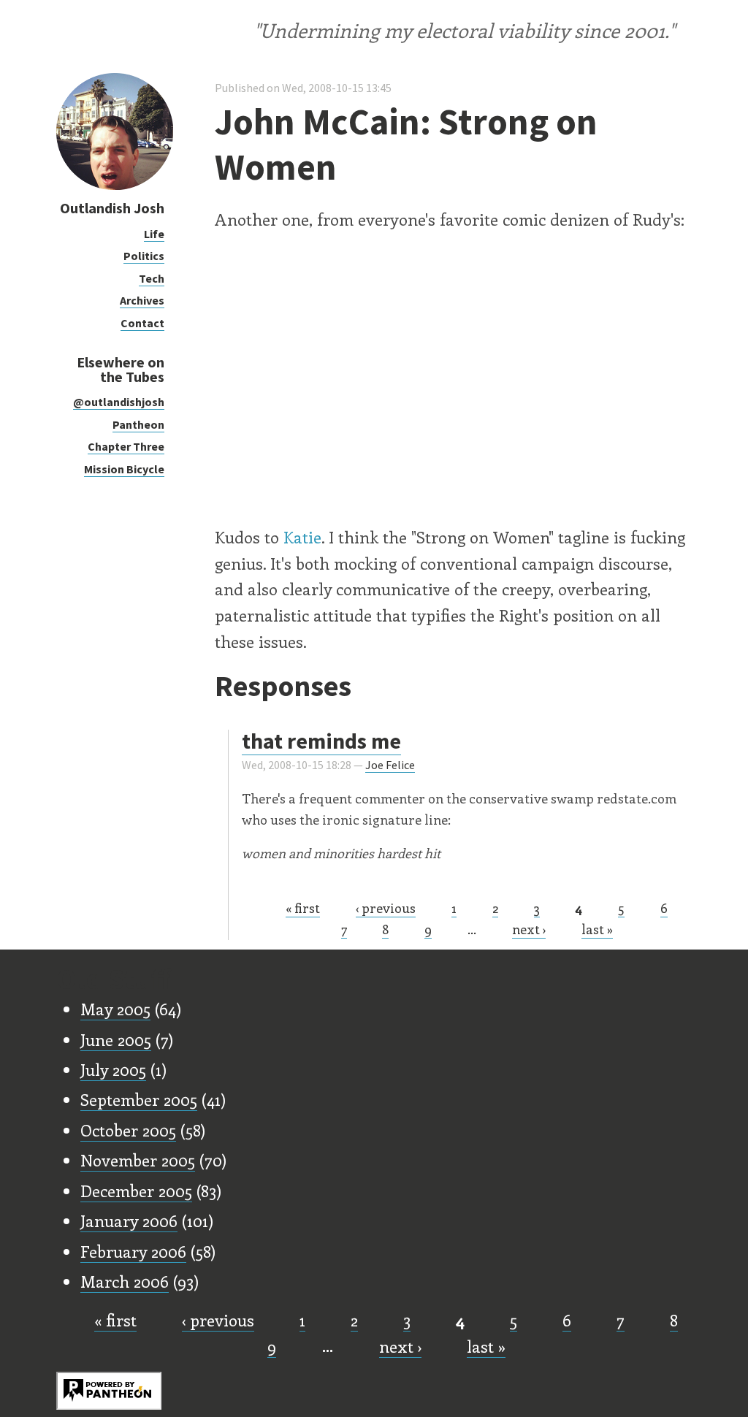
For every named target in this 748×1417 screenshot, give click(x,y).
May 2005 (115, 1009)
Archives (142, 300)
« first (303, 908)
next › (529, 929)
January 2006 (129, 1220)
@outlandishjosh (118, 401)
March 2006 (124, 1281)
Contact (142, 323)
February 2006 (133, 1251)
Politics (143, 255)
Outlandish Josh (112, 208)
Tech (151, 278)
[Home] (114, 186)
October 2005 (128, 1130)
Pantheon (138, 424)
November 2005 (137, 1160)
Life (154, 233)
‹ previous (386, 908)
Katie (302, 537)
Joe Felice (390, 764)
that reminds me (321, 741)
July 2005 (113, 1069)
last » (597, 929)
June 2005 (115, 1039)
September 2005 (138, 1099)
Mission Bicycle (124, 469)
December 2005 (136, 1191)
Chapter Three (126, 446)
